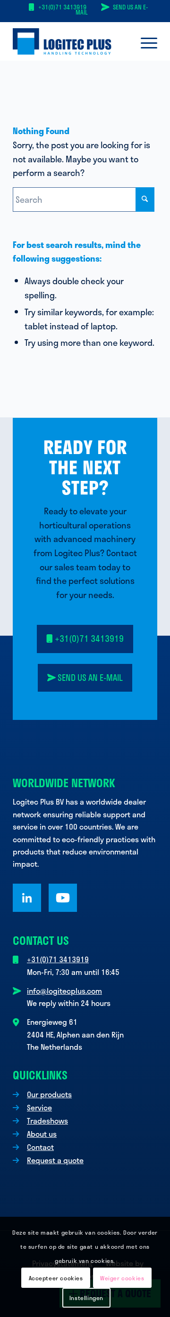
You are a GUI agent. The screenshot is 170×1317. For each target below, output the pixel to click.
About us (42, 1134)
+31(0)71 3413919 (62, 7)
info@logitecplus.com (64, 991)
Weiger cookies (122, 1278)
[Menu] (144, 41)
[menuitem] (144, 41)
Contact (40, 1147)
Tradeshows (47, 1120)
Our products (49, 1094)
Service (39, 1107)
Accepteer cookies (56, 1278)
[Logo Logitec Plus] (70, 41)
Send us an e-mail (112, 9)
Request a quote (55, 1160)
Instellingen (86, 1297)
